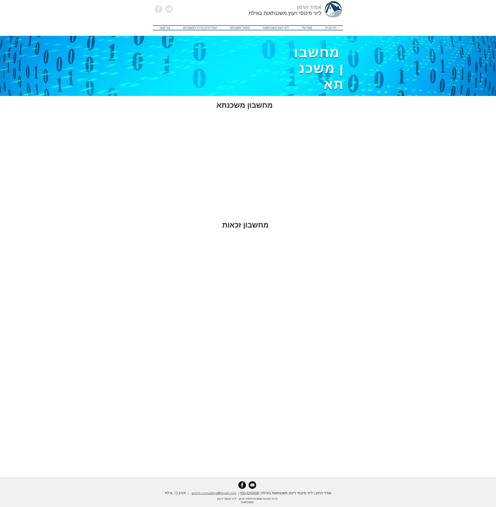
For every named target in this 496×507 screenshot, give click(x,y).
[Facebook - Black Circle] (242, 485)
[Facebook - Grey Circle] (158, 9)
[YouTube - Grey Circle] (169, 9)
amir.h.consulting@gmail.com (213, 493)
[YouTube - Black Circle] (252, 485)
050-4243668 (249, 493)
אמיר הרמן (309, 7)
